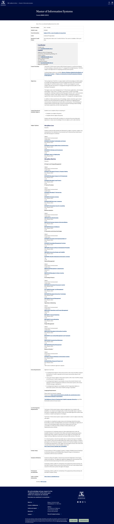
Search (109, 4)
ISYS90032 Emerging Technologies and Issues (55, 141)
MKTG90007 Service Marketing (51, 319)
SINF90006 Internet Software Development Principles (57, 247)
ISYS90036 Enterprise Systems (51, 197)
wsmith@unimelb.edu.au (46, 48)
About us (30, 502)
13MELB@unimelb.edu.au (47, 56)
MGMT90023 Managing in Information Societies (55, 331)
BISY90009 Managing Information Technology (55, 294)
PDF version (43, 481)
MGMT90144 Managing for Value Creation (54, 273)
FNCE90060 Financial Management (52, 298)
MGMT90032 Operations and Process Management (56, 310)
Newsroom (30, 511)
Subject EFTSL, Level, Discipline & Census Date (55, 33)
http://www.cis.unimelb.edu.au (51, 476)
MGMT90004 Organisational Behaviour (53, 340)
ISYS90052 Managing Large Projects (52, 180)
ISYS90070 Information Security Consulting (54, 206)
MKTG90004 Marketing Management (53, 344)
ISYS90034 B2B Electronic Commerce (53, 201)
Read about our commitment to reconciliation (38, 497)
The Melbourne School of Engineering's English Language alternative (60, 399)
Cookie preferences (84, 520)
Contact (30, 514)
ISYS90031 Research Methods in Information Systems (57, 356)
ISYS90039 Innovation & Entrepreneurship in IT (55, 238)
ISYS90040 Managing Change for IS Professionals (55, 176)
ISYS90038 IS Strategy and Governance (53, 150)
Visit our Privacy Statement (62, 521)
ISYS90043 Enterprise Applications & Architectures (56, 145)
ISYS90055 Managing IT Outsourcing (52, 192)
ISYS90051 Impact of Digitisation (52, 154)
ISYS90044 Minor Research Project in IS (53, 361)
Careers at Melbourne (33, 505)
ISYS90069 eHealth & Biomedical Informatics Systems (57, 256)
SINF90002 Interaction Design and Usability (54, 252)
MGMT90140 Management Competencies (54, 268)
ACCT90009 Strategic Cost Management (53, 289)
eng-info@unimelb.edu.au (47, 62)
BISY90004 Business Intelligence (52, 226)
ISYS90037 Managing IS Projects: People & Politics (56, 171)
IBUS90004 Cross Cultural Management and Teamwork (57, 335)
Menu (112, 4)
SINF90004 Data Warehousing (51, 217)
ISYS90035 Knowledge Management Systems (55, 243)
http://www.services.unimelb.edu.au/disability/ (55, 446)
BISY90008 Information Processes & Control (54, 285)
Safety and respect (32, 508)
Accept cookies (73, 520)
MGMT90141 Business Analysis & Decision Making (55, 222)
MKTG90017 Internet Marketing (51, 314)
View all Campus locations (54, 514)
